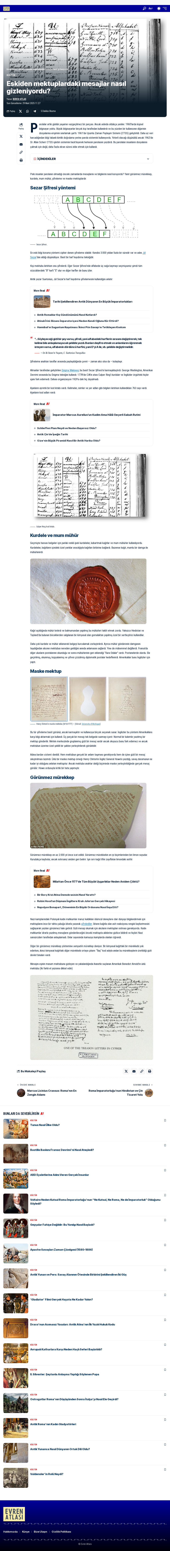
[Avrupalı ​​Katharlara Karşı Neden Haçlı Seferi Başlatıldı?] (15, 1353)
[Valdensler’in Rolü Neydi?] (15, 1478)
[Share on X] (20, 111)
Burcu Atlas (19, 99)
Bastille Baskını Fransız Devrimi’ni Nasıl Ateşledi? (62, 1150)
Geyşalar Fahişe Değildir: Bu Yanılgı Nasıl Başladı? (62, 1224)
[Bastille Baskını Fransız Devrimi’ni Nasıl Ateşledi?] (15, 1154)
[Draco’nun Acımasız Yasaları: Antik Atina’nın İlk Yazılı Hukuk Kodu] (15, 1328)
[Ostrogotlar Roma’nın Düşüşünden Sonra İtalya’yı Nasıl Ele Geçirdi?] (15, 1403)
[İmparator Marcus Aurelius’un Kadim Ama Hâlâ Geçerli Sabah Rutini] (42, 415)
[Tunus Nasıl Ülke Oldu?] (15, 1129)
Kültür (11, 75)
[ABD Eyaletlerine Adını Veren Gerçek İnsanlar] (15, 1179)
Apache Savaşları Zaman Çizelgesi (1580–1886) (61, 1249)
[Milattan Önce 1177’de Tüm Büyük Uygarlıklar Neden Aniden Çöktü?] (42, 881)
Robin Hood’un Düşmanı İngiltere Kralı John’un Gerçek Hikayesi (76, 901)
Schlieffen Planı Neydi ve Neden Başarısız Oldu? (66, 428)
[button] (144, 8)
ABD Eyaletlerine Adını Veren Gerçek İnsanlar (59, 1174)
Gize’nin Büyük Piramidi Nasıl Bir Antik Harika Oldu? (68, 440)
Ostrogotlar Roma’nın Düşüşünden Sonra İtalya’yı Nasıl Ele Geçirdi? (74, 1399)
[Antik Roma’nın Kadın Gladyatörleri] (15, 1428)
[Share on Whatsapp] (27, 111)
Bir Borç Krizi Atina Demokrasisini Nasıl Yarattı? (66, 894)
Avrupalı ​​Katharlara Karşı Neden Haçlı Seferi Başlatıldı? (66, 1349)
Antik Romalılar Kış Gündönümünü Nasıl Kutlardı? (67, 314)
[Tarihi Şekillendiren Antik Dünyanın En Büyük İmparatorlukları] (42, 301)
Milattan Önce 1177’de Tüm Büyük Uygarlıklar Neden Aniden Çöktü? (96, 881)
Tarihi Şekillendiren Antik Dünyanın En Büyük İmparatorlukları (92, 301)
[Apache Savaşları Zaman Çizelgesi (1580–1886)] (15, 1253)
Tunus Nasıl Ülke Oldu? (45, 1125)
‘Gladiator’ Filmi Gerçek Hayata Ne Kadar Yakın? (61, 1299)
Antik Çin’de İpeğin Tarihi (52, 434)
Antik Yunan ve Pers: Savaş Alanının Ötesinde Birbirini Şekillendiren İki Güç (78, 1274)
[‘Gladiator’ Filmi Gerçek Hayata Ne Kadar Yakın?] (15, 1303)
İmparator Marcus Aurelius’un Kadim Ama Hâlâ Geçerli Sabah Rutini (96, 414)
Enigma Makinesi (70, 370)
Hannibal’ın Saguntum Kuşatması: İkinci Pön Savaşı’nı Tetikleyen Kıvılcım (81, 327)
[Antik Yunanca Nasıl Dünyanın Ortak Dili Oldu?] (15, 1453)
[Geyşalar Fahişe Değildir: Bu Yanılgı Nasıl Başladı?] (15, 1228)
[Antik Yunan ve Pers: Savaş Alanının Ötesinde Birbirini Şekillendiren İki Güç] (15, 1278)
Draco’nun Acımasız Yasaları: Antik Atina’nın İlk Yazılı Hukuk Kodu (72, 1324)
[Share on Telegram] (34, 111)
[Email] (21, 144)
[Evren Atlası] (6, 8)
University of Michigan (91, 724)
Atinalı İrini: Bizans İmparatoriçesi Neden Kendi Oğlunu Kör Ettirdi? (78, 321)
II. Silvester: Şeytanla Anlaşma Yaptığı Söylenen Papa (64, 1374)
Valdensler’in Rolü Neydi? (46, 1474)
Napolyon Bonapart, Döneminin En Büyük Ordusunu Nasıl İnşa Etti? (77, 907)
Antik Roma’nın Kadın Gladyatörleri (53, 1424)
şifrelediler (86, 923)
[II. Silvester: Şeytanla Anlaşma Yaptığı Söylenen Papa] (15, 1378)
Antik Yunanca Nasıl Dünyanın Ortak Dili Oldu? (60, 1449)
